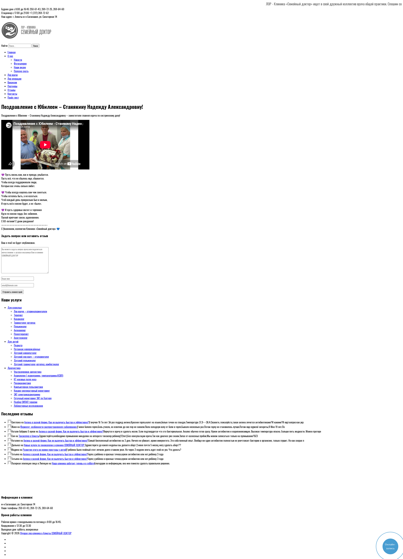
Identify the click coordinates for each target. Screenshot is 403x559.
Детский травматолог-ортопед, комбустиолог (36, 364)
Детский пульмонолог (25, 360)
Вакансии (12, 82)
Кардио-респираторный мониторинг (32, 391)
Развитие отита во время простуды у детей (44, 450)
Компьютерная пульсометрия (28, 387)
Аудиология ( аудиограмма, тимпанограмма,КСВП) (38, 375)
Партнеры (12, 86)
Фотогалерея (20, 63)
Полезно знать (21, 71)
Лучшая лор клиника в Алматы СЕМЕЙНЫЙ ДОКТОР (45, 533)
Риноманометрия (22, 383)
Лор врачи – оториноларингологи (30, 311)
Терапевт (18, 315)
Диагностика (14, 368)
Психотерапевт (21, 334)
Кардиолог (19, 319)
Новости (18, 60)
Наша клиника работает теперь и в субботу (73, 463)
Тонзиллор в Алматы (29, 436)
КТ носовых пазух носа (25, 379)
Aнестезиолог (20, 338)
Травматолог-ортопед (24, 323)
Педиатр (18, 345)
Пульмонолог (20, 326)
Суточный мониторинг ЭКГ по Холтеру (32, 398)
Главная (12, 52)
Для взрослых (15, 307)
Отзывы (11, 90)
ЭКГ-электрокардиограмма (27, 394)
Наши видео (20, 67)
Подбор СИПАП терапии (25, 402)
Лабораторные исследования (28, 406)
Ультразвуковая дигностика (27, 372)
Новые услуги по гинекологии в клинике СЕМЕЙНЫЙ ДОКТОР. (54, 445)
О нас (10, 56)
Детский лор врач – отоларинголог (31, 357)
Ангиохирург (20, 330)
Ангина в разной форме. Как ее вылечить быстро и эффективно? (56, 422)
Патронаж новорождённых (27, 349)
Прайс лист (13, 97)
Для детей (13, 341)
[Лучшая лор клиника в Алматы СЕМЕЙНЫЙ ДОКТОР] (26, 36)
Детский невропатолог (25, 353)
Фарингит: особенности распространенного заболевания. (48, 427)
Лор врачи (13, 75)
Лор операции (14, 79)
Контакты (12, 94)
